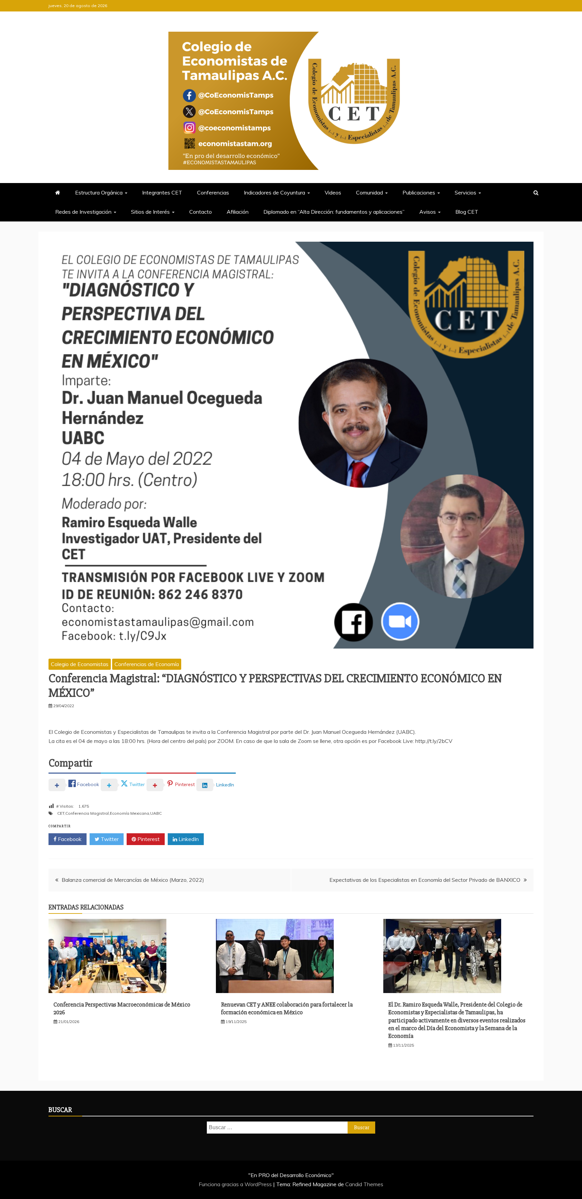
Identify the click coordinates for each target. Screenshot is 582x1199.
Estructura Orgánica (99, 192)
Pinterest (148, 839)
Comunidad (369, 192)
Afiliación (238, 211)
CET (60, 813)
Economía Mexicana (129, 813)
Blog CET (466, 211)
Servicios (465, 192)
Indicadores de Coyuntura (274, 192)
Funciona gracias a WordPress (236, 1184)
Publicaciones (418, 192)
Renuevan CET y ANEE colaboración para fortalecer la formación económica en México (287, 1008)
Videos (333, 192)
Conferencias (213, 192)
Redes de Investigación (83, 211)
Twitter (109, 839)
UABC (156, 813)
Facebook (69, 839)
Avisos (427, 211)
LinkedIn (188, 839)
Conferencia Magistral (87, 813)
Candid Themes (364, 1184)
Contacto (200, 211)
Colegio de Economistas (79, 664)
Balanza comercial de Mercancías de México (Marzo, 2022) (133, 879)
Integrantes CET (162, 192)
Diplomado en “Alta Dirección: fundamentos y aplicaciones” (334, 211)
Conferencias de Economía (147, 664)
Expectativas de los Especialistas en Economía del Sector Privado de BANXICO (424, 879)
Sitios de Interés (150, 211)
